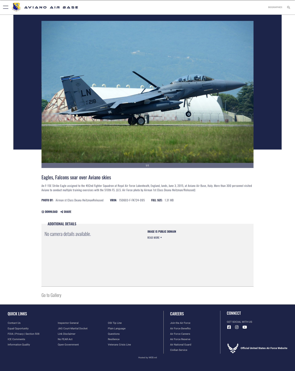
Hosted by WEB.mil (147, 357)
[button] (5, 7)
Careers (177, 313)
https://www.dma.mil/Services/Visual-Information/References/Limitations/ (184, 257)
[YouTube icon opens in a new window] (244, 327)
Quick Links (17, 313)
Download (50, 212)
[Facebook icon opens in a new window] (229, 327)
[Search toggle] (289, 7)
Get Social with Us (239, 321)
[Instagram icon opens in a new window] (236, 327)
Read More (154, 237)
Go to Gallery (51, 295)
